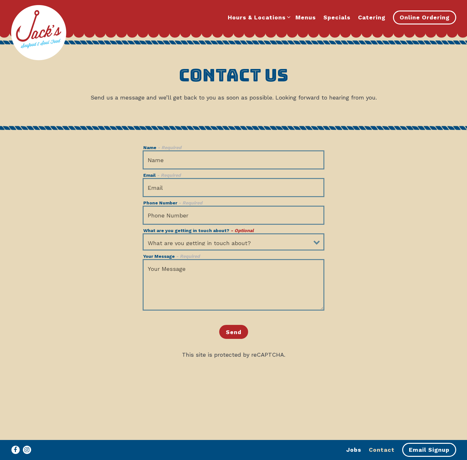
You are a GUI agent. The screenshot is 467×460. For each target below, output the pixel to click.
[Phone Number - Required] (234, 215)
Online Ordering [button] (425, 17)
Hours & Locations (257, 17)
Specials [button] (336, 17)
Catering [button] (371, 17)
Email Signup (429, 449)
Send (233, 332)
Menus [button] (305, 17)
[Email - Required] (234, 187)
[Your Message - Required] (234, 285)
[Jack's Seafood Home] (38, 33)
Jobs (353, 449)
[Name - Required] (234, 159)
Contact (382, 449)
